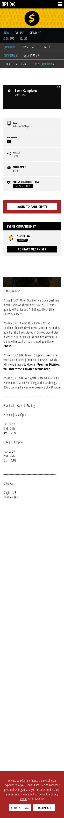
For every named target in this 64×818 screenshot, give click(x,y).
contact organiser (32, 249)
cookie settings (20, 808)
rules (23, 38)
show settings (23, 186)
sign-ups (9, 38)
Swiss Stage (29, 47)
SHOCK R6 (23, 236)
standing (35, 32)
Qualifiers (9, 47)
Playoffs (48, 47)
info (6, 32)
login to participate (32, 206)
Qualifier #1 (10, 55)
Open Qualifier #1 (44, 64)
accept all (44, 808)
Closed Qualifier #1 (15, 64)
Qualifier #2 (31, 55)
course (19, 32)
